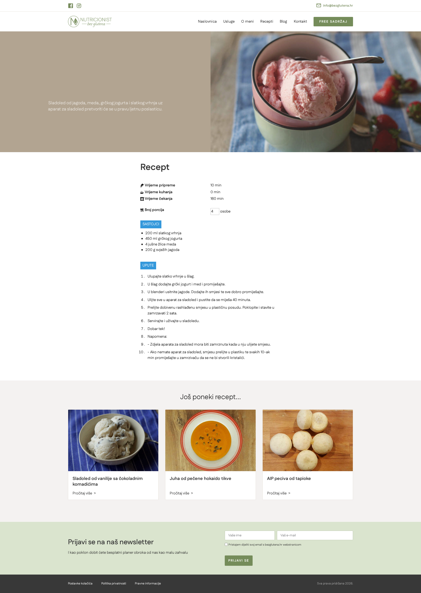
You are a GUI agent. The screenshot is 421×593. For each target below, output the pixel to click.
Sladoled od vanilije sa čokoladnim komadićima (108, 481)
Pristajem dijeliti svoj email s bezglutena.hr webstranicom (264, 545)
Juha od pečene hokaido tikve (200, 479)
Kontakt (300, 21)
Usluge (229, 21)
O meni (247, 21)
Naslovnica (207, 21)
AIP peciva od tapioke (289, 479)
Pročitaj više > (84, 493)
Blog (283, 21)
